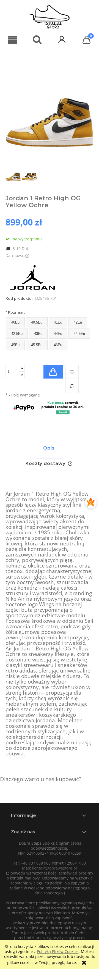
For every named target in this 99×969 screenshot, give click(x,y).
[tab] (49, 450)
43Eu (38, 334)
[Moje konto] (62, 39)
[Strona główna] (49, 16)
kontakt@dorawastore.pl (54, 868)
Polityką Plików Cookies (58, 951)
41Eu (58, 322)
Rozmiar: (15, 312)
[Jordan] (33, 278)
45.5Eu (36, 345)
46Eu (58, 345)
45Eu (15, 345)
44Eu (58, 334)
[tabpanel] (50, 624)
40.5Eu (36, 322)
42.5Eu (17, 334)
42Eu (78, 322)
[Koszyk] (86, 39)
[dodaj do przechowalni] (72, 372)
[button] (12, 40)
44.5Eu (79, 334)
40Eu (15, 322)
